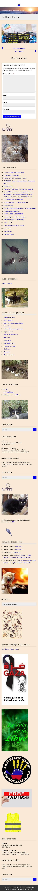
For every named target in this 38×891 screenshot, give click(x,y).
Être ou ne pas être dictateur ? (15, 225)
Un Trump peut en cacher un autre (16, 202)
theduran (7, 349)
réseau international (11, 334)
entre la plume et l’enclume (13, 323)
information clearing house (13, 329)
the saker (7, 352)
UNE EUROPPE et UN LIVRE (14, 220)
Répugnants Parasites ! (12, 211)
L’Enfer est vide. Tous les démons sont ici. (18, 189)
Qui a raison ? (8, 205)
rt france (7, 337)
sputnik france (9, 343)
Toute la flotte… (7, 283)
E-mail (6, 102)
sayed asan (7, 340)
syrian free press (10, 346)
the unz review (9, 355)
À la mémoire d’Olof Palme (13, 199)
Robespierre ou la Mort (12, 395)
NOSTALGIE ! (8, 222)
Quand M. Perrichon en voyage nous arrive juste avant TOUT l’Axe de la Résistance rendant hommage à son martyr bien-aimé (18, 194)
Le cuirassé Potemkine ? (12, 175)
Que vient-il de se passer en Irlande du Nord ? (20, 208)
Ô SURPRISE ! (8, 186)
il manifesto (8, 326)
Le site (6, 389)
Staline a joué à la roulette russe (15, 178)
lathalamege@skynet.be (10, 649)
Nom (5, 95)
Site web (6, 109)
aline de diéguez (9, 317)
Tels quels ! (8, 231)
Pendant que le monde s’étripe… (15, 217)
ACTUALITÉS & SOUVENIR (13, 214)
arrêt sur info (8, 320)
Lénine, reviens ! (9, 234)
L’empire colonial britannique (14, 172)
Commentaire (8, 74)
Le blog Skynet (9, 392)
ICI (13, 522)
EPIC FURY (7, 228)
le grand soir (8, 332)
